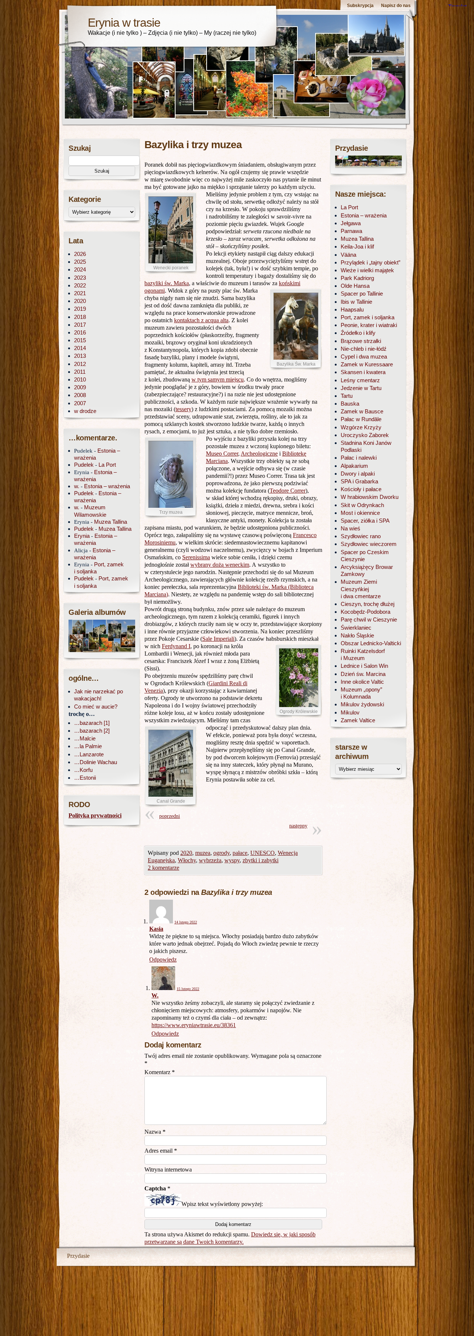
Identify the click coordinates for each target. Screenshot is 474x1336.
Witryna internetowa (168, 1169)
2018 (80, 317)
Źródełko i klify (358, 333)
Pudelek (84, 465)
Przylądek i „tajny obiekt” (370, 262)
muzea (202, 853)
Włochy (187, 860)
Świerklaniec (356, 627)
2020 (186, 853)
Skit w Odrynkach (362, 505)
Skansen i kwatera (363, 372)
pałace (240, 853)
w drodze (85, 411)
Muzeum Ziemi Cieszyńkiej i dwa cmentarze (361, 589)
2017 (80, 324)
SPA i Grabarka (359, 481)
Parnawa (351, 231)
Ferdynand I (176, 646)
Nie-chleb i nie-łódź (364, 349)
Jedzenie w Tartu (361, 388)
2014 (80, 348)
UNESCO (262, 853)
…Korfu (83, 770)
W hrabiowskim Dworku (369, 497)
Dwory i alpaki (358, 473)
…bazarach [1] (92, 723)
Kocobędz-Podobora (365, 612)
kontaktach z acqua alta (201, 320)
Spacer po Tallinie (362, 293)
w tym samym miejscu (217, 379)
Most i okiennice (360, 513)
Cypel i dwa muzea (364, 356)
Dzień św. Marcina (363, 674)
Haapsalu (352, 309)
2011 (80, 372)
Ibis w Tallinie (356, 302)
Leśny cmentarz (360, 380)
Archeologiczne (259, 453)
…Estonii (85, 777)
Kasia (156, 929)
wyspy (232, 860)
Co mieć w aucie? (95, 706)
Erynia (82, 536)
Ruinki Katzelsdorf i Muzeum (363, 654)
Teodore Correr (288, 490)
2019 (80, 309)
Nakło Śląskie (357, 635)
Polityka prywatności (95, 815)
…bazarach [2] (92, 730)
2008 (80, 395)
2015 (80, 340)
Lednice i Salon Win (364, 666)
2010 (80, 379)
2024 (80, 269)
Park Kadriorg (357, 278)
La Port (107, 465)
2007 (80, 403)
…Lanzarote (89, 754)
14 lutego (185, 922)
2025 (80, 262)
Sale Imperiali (218, 639)
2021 (80, 293)
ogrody (221, 853)
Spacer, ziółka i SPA (365, 520)
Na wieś (350, 528)
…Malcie (85, 738)
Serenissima (196, 557)
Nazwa (155, 1132)
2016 (80, 332)
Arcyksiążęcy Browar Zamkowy (367, 570)
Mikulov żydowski (362, 704)
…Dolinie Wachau (95, 762)
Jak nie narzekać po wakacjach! (98, 695)
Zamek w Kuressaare (367, 364)
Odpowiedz (163, 959)
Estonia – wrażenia (107, 486)
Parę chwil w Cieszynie (369, 619)
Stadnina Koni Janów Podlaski (366, 446)
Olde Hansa (355, 286)
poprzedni (169, 816)
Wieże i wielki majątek (367, 270)
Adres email (160, 1150)
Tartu (347, 396)
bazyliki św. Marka (166, 283)
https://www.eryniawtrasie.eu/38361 (193, 1025)
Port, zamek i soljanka (367, 317)
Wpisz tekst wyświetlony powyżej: (222, 1204)
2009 (80, 387)
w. (76, 486)
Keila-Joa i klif (357, 246)
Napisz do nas (396, 5)
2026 (80, 254)
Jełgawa (351, 223)
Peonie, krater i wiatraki (369, 325)
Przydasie (78, 1256)
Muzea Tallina (110, 522)
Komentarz (159, 1072)
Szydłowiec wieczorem (369, 544)
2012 (80, 364)
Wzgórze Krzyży (361, 427)
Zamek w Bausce (362, 411)
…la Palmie (88, 746)
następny (298, 826)
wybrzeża (210, 860)
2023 (80, 277)
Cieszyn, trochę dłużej (367, 604)
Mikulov (350, 712)
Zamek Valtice (358, 720)
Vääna (348, 254)
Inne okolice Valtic (362, 682)
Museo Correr (222, 453)
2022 (80, 285)
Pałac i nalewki (359, 457)
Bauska (350, 403)
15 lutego (188, 989)
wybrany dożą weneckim (219, 565)
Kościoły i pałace (361, 489)
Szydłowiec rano (361, 536)
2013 (80, 356)
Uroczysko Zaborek (365, 435)
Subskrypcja (360, 5)
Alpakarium (354, 466)
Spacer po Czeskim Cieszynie (365, 555)
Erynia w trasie (124, 22)
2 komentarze (163, 867)
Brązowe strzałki (361, 341)
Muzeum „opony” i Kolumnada (361, 693)
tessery (183, 409)
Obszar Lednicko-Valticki (371, 643)
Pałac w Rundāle (361, 419)
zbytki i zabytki (260, 860)
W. (154, 995)
